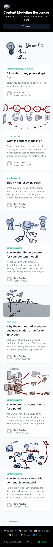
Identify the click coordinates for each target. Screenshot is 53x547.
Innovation (11, 322)
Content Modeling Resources (26, 12)
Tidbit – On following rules (24, 182)
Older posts (13, 521)
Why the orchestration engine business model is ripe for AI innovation (26, 330)
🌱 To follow (9, 530)
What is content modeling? (24, 141)
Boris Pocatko (20, 92)
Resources (28, 69)
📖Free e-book (42, 530)
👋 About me (25, 530)
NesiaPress (43, 542)
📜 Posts (13, 535)
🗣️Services (38, 535)
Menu (28, 26)
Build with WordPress (15, 542)
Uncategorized (13, 178)
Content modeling (14, 69)
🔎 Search (25, 535)
